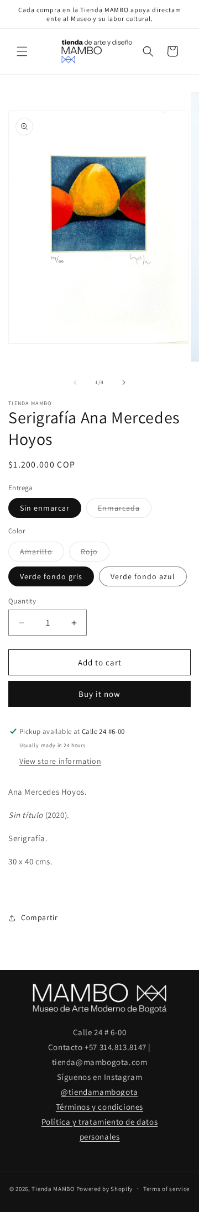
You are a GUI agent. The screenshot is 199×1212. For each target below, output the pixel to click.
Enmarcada (124, 510)
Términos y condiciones (99, 1106)
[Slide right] (124, 382)
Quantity (22, 601)
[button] (22, 51)
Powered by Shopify (104, 1188)
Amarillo (42, 554)
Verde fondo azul (143, 576)
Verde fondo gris (51, 576)
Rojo (95, 554)
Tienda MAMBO (53, 1188)
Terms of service (166, 1189)
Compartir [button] (39, 917)
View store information (60, 761)
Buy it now (99, 694)
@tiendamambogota (99, 1092)
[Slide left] (75, 382)
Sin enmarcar (45, 508)
